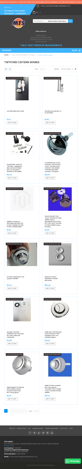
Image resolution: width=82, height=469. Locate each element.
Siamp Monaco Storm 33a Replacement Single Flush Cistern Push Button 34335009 (15, 390)
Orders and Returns (51, 428)
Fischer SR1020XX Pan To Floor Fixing (53, 112)
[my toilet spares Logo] (18, 22)
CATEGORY (6, 50)
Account (7, 7)
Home (6, 55)
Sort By (56, 69)
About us (12, 428)
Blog (74, 50)
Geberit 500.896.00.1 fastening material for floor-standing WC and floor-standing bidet (15, 224)
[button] (27, 122)
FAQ (29, 428)
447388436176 (20, 13)
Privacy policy (21, 428)
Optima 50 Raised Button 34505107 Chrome (15, 277)
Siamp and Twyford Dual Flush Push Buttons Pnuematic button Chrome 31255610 (53, 334)
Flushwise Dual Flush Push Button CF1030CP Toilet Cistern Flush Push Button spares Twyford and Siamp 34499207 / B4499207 (53, 167)
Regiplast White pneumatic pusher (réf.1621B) (51, 278)
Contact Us (64, 428)
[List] (10, 69)
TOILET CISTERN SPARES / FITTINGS (23, 55)
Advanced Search (37, 428)
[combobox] (59, 21)
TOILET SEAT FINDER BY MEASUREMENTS (41, 45)
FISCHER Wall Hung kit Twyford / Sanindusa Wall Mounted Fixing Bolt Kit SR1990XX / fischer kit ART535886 (14, 168)
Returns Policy (9, 446)
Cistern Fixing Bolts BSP (15, 111)
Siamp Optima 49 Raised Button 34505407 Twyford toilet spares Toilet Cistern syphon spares (53, 389)
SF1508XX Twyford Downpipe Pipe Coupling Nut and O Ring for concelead (15, 334)
